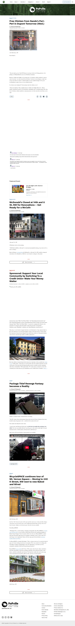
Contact (43, 607)
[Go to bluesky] (11, 617)
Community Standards (46, 605)
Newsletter (44, 611)
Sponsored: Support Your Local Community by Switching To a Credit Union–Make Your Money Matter (26, 277)
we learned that (20, 252)
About (15, 1)
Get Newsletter (66, 1)
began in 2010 (18, 548)
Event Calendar (45, 609)
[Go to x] (3, 617)
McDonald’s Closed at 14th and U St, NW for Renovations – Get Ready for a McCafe (27, 205)
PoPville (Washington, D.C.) (60, 611)
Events (37, 1)
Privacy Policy (45, 615)
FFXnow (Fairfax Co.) (58, 607)
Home (11, 1)
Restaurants (12, 199)
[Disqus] (28, 136)
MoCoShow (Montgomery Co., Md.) (61, 609)
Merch (43, 1)
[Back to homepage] (5, 2)
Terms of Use (44, 617)
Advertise (23, 1)
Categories (30, 1)
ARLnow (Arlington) (58, 603)
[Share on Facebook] (37, 97)
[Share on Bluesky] (44, 97)
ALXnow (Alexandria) (58, 605)
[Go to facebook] (6, 617)
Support (49, 1)
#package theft (13, 463)
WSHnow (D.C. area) (58, 615)
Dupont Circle (12, 18)
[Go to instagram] (8, 617)
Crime (10, 380)
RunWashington (57, 613)
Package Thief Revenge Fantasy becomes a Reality (26, 385)
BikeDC (11, 473)
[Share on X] (41, 97)
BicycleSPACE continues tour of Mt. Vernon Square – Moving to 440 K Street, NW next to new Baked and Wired (28, 480)
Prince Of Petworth (15, 26)
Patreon (43, 613)
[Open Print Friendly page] (47, 97)
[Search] (72, 2)
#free (11, 96)
